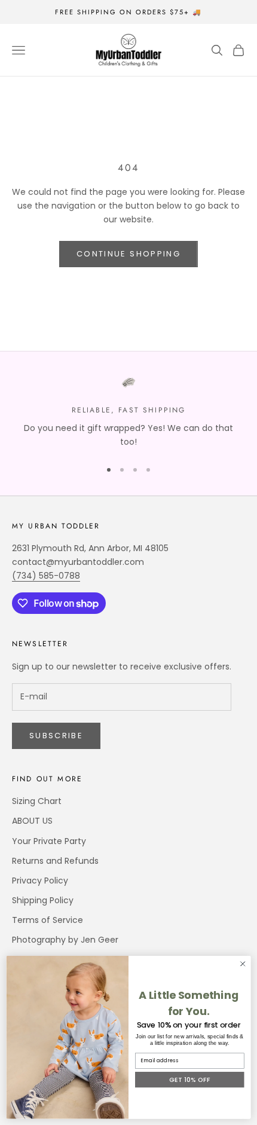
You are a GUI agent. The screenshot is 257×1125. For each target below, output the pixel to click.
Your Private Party (49, 841)
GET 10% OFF (189, 1079)
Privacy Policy (40, 880)
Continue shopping (128, 253)
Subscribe (56, 735)
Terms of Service (47, 920)
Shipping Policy (43, 900)
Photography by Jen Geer (65, 940)
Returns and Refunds (55, 861)
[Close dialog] (242, 963)
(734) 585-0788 (46, 576)
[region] (128, 412)
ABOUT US (32, 821)
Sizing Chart (37, 801)
